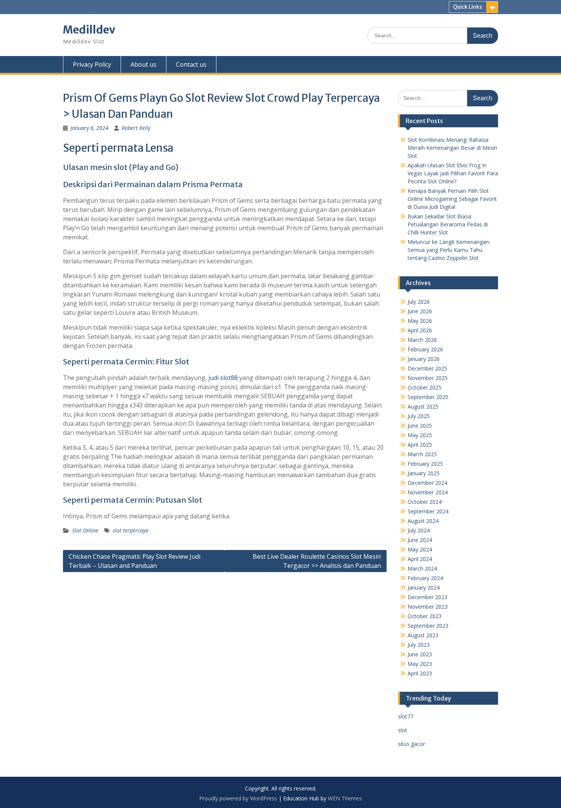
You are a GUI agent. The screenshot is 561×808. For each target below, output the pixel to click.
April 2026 (420, 330)
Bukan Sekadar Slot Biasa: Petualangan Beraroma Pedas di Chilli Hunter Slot (448, 224)
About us (143, 64)
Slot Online (85, 530)
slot (402, 730)
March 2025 (422, 454)
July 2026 (419, 301)
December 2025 (427, 368)
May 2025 (420, 435)
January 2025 (424, 473)
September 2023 (428, 625)
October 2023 (425, 616)
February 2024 (425, 578)
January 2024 (424, 587)
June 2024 (420, 539)
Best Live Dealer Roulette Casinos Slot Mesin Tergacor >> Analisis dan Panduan (317, 561)
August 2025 (423, 406)
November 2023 (428, 606)
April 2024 (420, 559)
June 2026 (420, 311)
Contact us (191, 64)
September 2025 (428, 397)
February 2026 (425, 349)
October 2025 (425, 387)
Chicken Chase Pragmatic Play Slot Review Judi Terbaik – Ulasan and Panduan (134, 561)
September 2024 (428, 511)
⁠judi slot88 (223, 378)
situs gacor (411, 743)
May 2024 (420, 549)
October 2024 (425, 501)
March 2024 (422, 568)
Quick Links (467, 6)
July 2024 (419, 530)
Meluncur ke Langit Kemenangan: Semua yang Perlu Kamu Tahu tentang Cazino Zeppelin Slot (449, 249)
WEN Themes (345, 798)
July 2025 (419, 416)
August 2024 (423, 520)
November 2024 (428, 492)
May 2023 (420, 663)
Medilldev (89, 30)
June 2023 (420, 654)
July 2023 (419, 644)
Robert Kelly (136, 127)
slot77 (405, 716)
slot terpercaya (130, 530)
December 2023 (427, 597)
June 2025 (420, 425)
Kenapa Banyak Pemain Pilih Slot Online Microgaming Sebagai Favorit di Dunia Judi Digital (452, 198)
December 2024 (427, 482)
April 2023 (420, 673)
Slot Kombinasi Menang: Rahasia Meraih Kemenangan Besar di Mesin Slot (452, 147)
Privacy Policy (92, 64)
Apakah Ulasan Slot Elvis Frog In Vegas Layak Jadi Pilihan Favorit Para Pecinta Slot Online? (453, 173)
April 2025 (420, 444)
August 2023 (423, 635)
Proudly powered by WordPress (238, 798)
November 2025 (428, 378)
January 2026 (424, 358)
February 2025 (425, 463)
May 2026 (420, 320)
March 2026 (422, 339)
